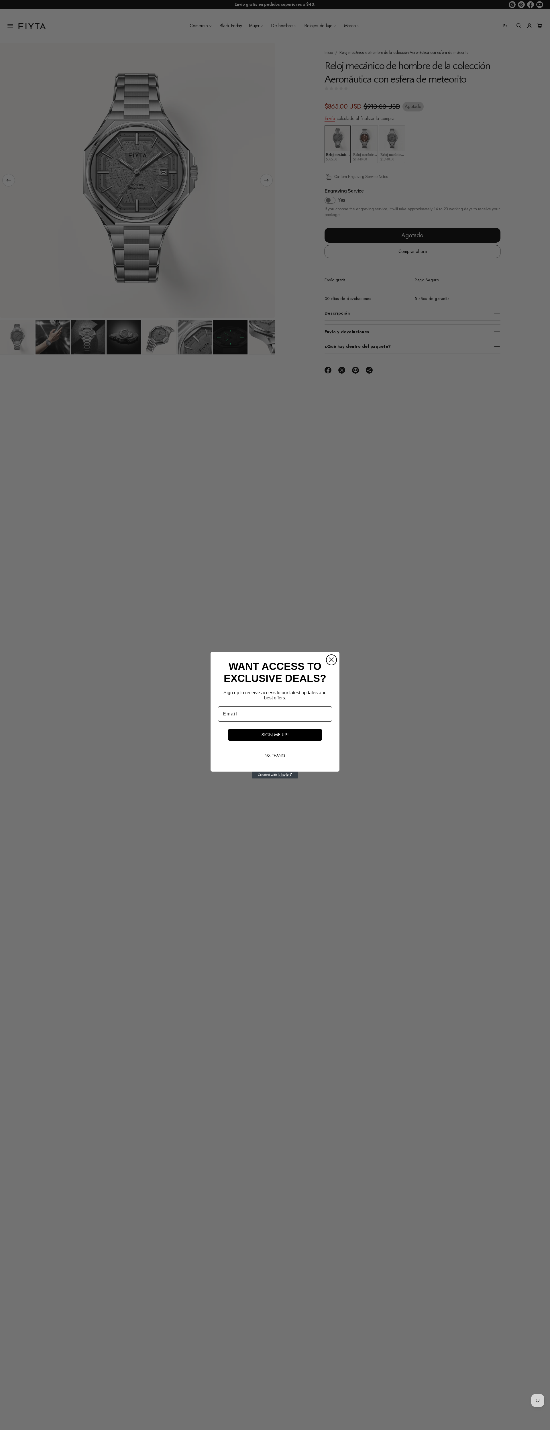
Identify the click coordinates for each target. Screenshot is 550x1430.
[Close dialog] (331, 660)
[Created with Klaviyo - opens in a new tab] (275, 775)
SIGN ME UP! (275, 734)
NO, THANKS (275, 755)
